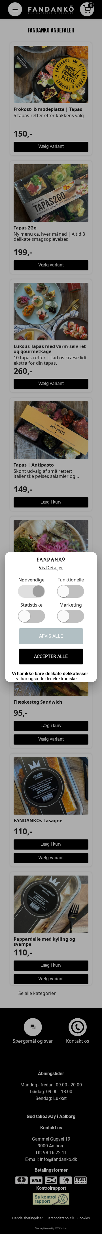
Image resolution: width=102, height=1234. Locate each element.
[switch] (70, 591)
